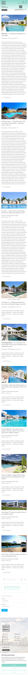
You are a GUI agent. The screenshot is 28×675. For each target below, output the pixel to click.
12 (21, 579)
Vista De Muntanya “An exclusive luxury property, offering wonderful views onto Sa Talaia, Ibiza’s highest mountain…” (12, 430)
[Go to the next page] (25, 579)
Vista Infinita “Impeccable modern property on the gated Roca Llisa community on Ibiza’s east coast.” (14, 386)
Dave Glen (5, 38)
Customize (14, 668)
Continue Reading (7, 97)
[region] (14, 664)
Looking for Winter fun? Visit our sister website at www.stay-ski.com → (20, 9)
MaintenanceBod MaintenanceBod (10, 215)
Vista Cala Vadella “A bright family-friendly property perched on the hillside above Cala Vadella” (13, 476)
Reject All (14, 672)
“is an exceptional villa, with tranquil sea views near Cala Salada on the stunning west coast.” (13, 344)
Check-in (3, 598)
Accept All (14, 665)
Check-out (3, 604)
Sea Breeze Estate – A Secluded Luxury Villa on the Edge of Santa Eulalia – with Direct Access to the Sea (13, 123)
